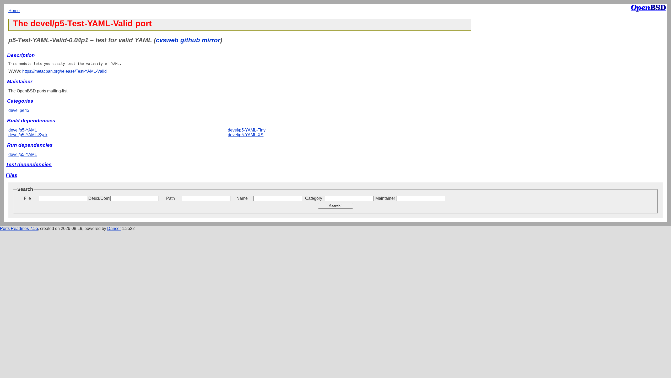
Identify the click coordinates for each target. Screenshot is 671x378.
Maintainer (385, 198)
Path (170, 198)
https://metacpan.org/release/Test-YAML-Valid (64, 71)
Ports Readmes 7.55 (19, 228)
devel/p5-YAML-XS (245, 135)
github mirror (200, 40)
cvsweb (167, 40)
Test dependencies (29, 164)
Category (313, 198)
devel (13, 110)
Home (14, 10)
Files (11, 175)
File (27, 198)
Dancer (114, 228)
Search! (335, 206)
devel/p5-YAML (22, 130)
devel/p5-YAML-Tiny (247, 130)
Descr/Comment (98, 198)
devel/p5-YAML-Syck (27, 135)
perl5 (24, 110)
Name (242, 198)
